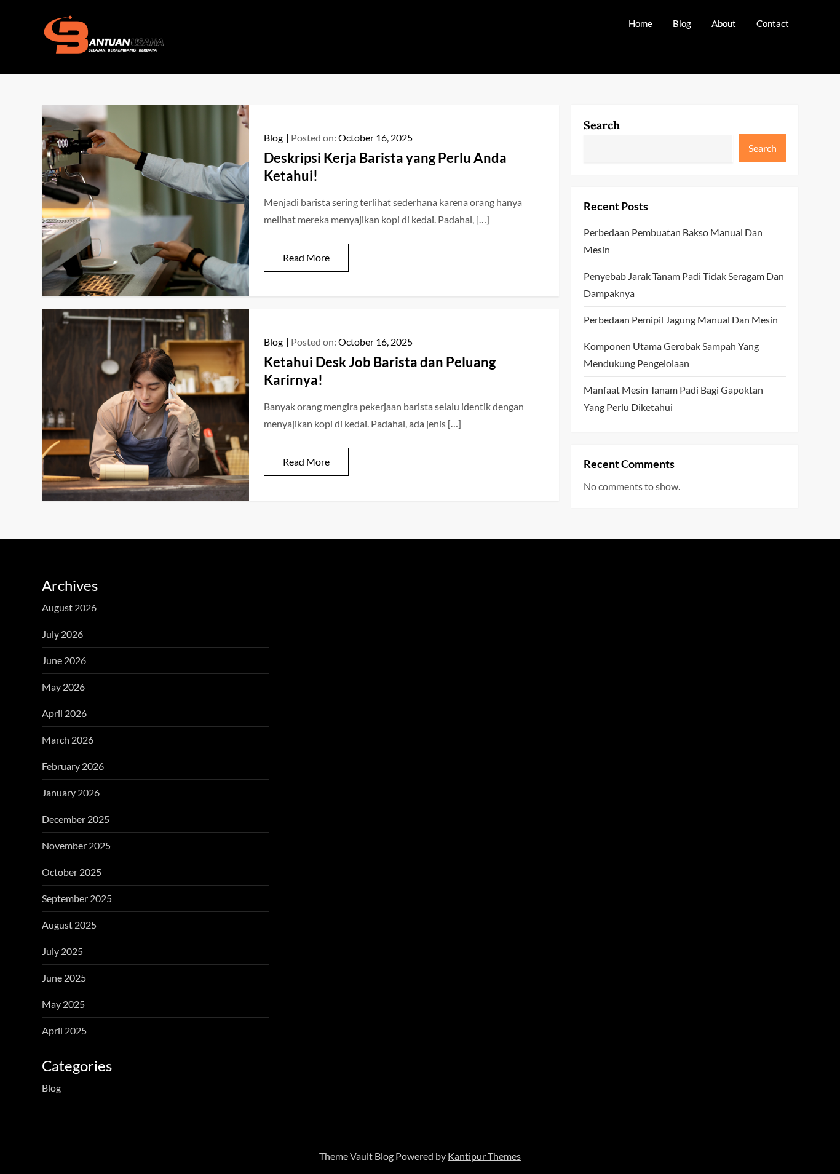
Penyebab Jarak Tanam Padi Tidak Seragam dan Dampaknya (684, 284)
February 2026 (73, 766)
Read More (306, 257)
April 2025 (64, 1030)
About (723, 23)
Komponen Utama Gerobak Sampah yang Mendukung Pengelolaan (671, 354)
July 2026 (62, 634)
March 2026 (67, 739)
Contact (772, 23)
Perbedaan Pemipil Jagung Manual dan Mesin (681, 319)
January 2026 (71, 792)
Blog (682, 23)
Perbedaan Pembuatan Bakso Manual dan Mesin (673, 240)
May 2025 (63, 1004)
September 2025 (77, 898)
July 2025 (62, 951)
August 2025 (69, 924)
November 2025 (76, 845)
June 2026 (64, 660)
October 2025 (71, 872)
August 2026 (69, 607)
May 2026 (63, 686)
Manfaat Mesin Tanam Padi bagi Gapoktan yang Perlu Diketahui (673, 398)
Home (640, 23)
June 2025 (64, 977)
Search (602, 125)
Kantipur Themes (484, 1156)
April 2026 (64, 713)
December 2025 (75, 819)
